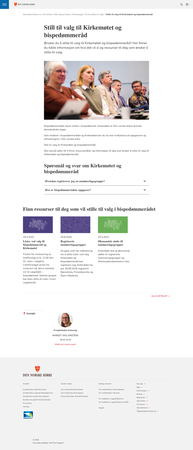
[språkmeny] (188, 4)
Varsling (26, 407)
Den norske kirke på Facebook (72, 389)
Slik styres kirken (62, 14)
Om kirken (48, 14)
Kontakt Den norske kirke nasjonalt (36, 396)
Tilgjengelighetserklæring (146, 411)
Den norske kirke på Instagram (72, 393)
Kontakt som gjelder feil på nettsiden (37, 400)
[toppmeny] (4, 4)
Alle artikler (159, 296)
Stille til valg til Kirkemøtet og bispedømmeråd (129, 14)
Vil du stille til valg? (94, 14)
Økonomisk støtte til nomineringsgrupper (110, 243)
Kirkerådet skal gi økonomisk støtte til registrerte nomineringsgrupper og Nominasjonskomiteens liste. (114, 256)
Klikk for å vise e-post (65, 344)
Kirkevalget (77, 14)
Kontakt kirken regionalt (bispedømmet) (38, 393)
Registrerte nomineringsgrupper (73, 243)
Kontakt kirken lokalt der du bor (35, 389)
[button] (96, 181)
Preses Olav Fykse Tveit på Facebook (74, 396)
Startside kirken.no (32, 14)
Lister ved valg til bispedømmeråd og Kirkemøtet (34, 245)
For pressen (27, 403)
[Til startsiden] (37, 371)
